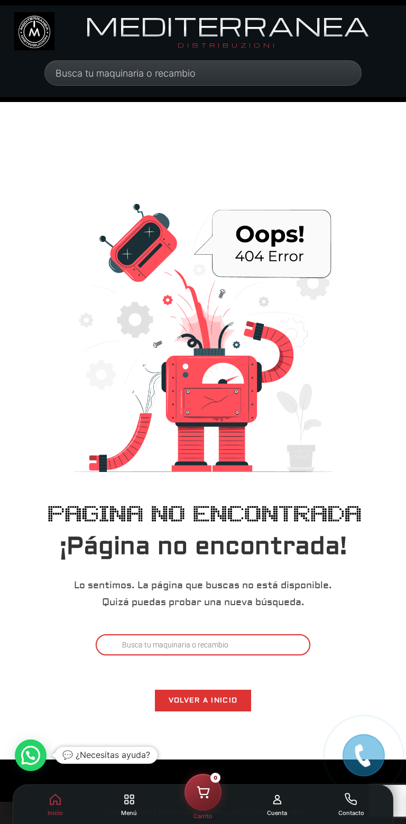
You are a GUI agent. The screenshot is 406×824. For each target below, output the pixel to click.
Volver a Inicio (203, 700)
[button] (31, 755)
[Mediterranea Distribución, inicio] (34, 31)
